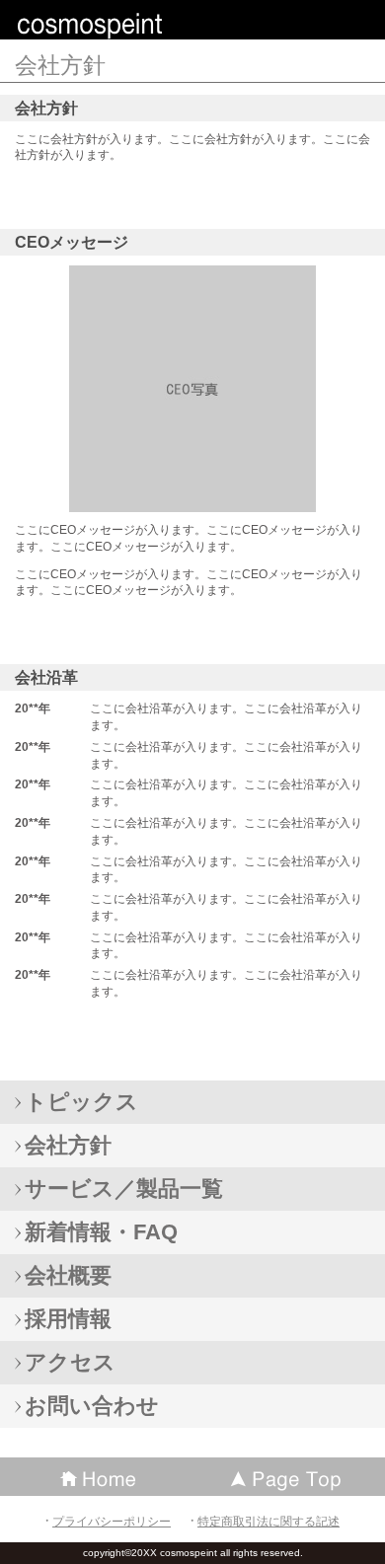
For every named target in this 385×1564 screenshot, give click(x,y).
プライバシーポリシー (111, 1521)
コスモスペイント (158, 24)
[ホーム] (96, 1476)
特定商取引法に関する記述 (268, 1521)
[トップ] (288, 1476)
